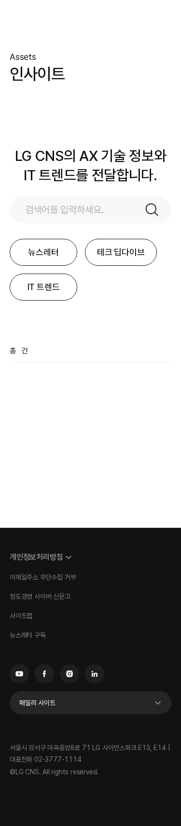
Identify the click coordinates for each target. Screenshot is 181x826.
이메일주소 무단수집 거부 (43, 577)
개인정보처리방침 (36, 557)
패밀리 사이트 (37, 703)
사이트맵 (21, 616)
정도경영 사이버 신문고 (40, 596)
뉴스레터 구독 (28, 635)
